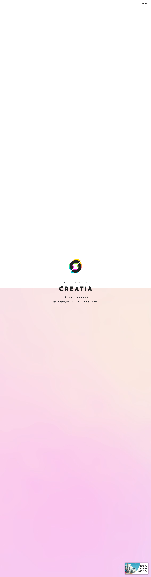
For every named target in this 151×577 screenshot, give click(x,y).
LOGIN (144, 3)
